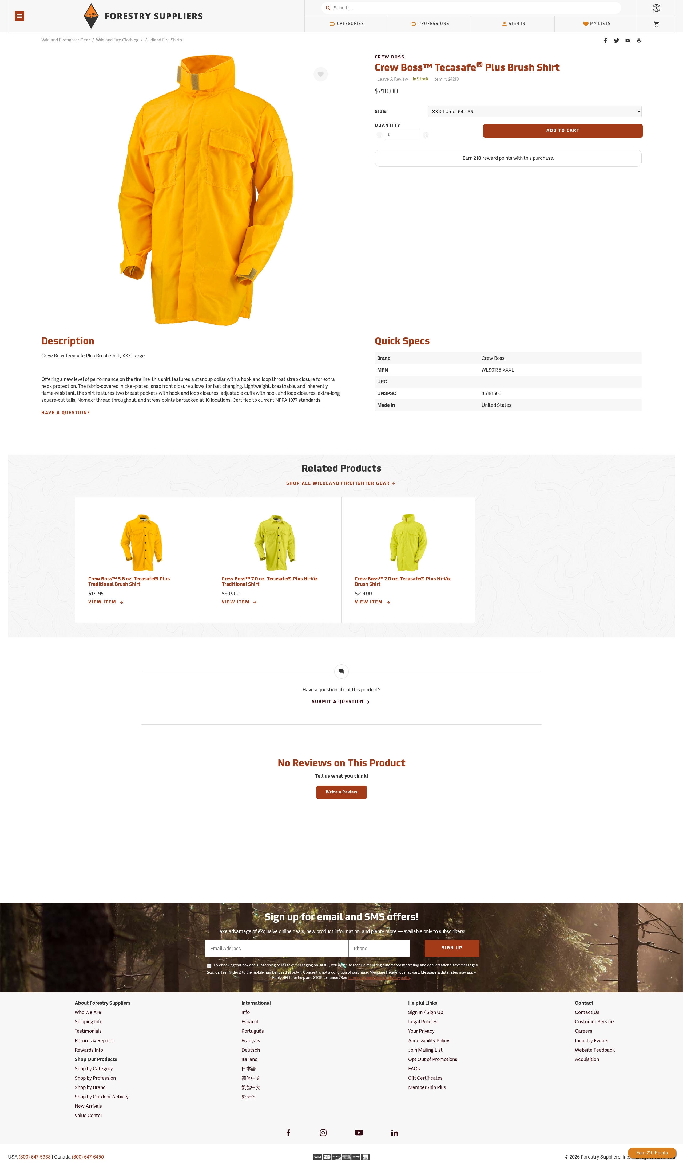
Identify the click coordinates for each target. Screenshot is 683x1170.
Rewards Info (89, 1050)
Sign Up (452, 948)
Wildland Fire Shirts (163, 40)
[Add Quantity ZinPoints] (425, 135)
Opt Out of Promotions (432, 1059)
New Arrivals (88, 1106)
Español (249, 1022)
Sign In (517, 24)
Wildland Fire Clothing (117, 40)
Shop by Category (94, 1069)
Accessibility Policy (428, 1041)
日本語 (248, 1069)
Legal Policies (423, 1022)
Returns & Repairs (94, 1041)
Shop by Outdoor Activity (102, 1097)
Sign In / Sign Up (425, 1012)
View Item (103, 602)
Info (245, 1012)
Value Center (88, 1115)
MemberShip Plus (427, 1087)
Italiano (249, 1059)
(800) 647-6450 (88, 1157)
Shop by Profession (95, 1078)
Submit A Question (338, 702)
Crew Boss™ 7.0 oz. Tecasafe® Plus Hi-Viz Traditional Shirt (269, 582)
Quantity (387, 126)
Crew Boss (389, 57)
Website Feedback (595, 1050)
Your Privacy (421, 1031)
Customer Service (594, 1022)
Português (252, 1031)
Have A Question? (65, 413)
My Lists (600, 24)
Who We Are (88, 1012)
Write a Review (342, 792)
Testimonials (88, 1031)
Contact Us (587, 1012)
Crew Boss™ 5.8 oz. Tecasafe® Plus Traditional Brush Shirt (129, 582)
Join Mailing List (425, 1050)
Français (250, 1041)
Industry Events (592, 1041)
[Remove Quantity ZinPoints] (379, 135)
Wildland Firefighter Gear (65, 40)
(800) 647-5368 (35, 1157)
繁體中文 (251, 1087)
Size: (381, 112)
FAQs (414, 1069)
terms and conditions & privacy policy (379, 977)
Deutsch (250, 1050)
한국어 (248, 1097)
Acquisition (587, 1059)
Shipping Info (88, 1022)
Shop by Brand (90, 1087)
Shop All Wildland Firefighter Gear (338, 484)
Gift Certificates (425, 1078)
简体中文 (251, 1078)
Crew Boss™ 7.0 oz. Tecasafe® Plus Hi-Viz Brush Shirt (403, 582)
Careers (583, 1031)
